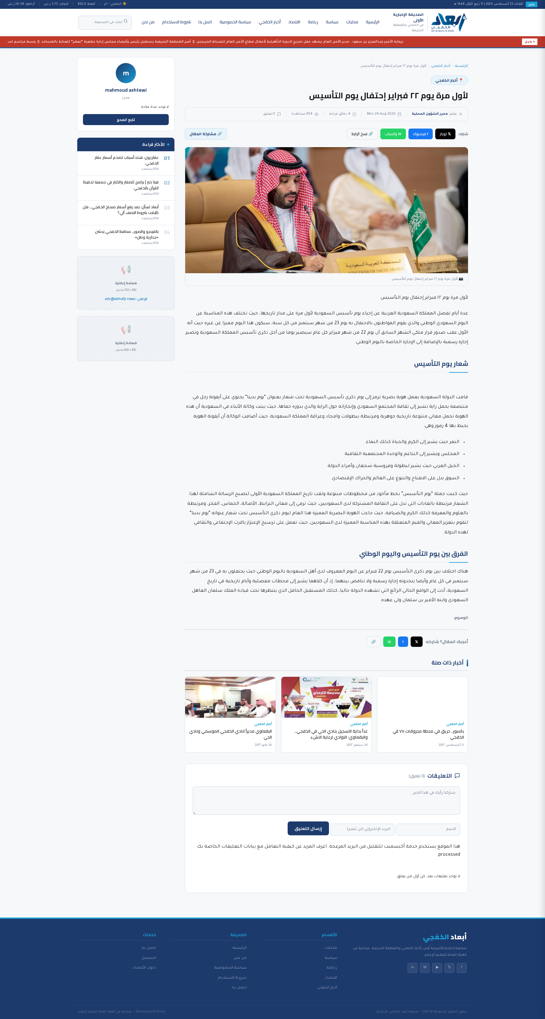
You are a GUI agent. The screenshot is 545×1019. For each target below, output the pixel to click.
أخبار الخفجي (270, 22)
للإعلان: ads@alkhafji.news (126, 299)
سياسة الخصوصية (235, 22)
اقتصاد (294, 22)
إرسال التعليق (308, 828)
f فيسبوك (420, 133)
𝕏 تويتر (445, 133)
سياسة (332, 22)
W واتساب (393, 133)
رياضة (313, 22)
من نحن (148, 22)
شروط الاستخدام (176, 22)
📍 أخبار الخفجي (449, 80)
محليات (352, 22)
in (412, 968)
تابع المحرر (126, 119)
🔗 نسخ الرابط (362, 133)
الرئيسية (372, 22)
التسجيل (148, 958)
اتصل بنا (205, 22)
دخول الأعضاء (144, 968)
